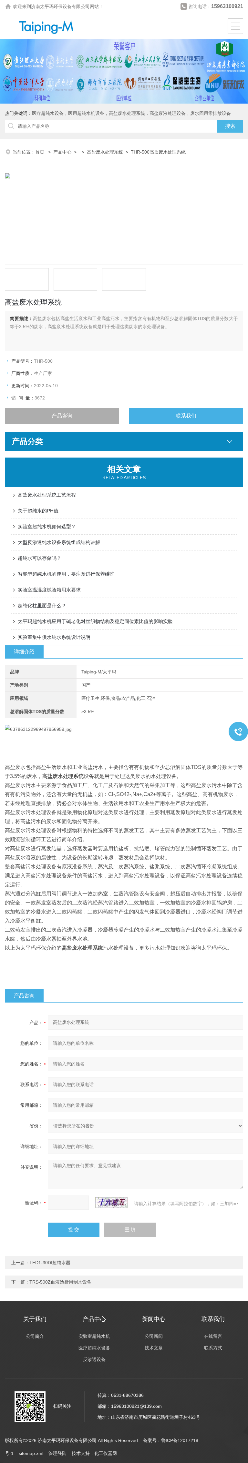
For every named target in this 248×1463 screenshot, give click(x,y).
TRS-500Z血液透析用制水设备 (60, 1282)
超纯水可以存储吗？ (39, 558)
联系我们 (186, 416)
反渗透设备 (94, 1359)
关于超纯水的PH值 (38, 510)
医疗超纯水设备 (94, 1347)
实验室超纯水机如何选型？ (47, 526)
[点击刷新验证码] (111, 1202)
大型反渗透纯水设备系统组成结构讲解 (59, 542)
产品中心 (62, 152)
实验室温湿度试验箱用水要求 (49, 589)
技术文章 (154, 1347)
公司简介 (35, 1336)
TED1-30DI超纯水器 (49, 1262)
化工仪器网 (105, 1453)
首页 (40, 152)
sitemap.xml (31, 1453)
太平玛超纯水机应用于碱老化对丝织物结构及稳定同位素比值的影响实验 (95, 621)
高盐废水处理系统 (105, 152)
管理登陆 (57, 1453)
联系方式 (213, 1347)
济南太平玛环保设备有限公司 (60, 6)
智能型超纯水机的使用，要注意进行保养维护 (66, 574)
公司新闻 (154, 1336)
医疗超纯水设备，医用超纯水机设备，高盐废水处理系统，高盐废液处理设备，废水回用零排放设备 (131, 113)
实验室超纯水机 (94, 1336)
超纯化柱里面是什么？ (42, 605)
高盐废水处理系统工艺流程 (47, 495)
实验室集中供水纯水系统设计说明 (54, 637)
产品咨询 (62, 416)
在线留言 (213, 1336)
